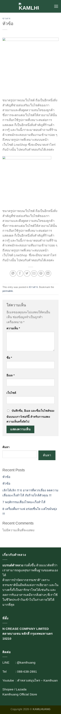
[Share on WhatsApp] (13, 273)
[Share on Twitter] (27, 273)
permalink (7, 291)
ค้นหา (6, 447)
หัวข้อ (6, 477)
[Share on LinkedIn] (48, 273)
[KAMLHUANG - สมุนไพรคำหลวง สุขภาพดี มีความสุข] (28, 6)
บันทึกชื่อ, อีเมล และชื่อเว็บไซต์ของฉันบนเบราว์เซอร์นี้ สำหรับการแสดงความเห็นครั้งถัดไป (30, 416)
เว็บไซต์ (11, 392)
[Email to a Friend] (34, 273)
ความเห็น (13, 328)
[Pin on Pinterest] (41, 273)
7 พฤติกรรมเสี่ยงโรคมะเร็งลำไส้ (23, 502)
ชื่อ (9, 357)
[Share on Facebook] (20, 273)
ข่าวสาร (6, 18)
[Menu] (56, 6)
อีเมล (11, 375)
